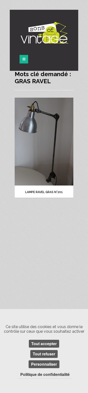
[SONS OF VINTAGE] (44, 33)
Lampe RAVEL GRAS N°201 (44, 192)
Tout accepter (44, 343)
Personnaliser (44, 364)
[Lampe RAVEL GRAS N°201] (44, 142)
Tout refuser (44, 354)
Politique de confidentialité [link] (45, 374)
